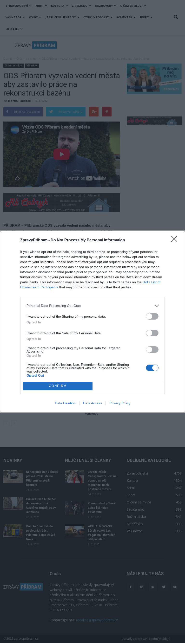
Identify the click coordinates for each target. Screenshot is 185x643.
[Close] (175, 240)
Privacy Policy (119, 403)
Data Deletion (65, 403)
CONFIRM (58, 386)
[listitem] (92, 305)
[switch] (152, 316)
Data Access (92, 403)
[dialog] (92, 321)
